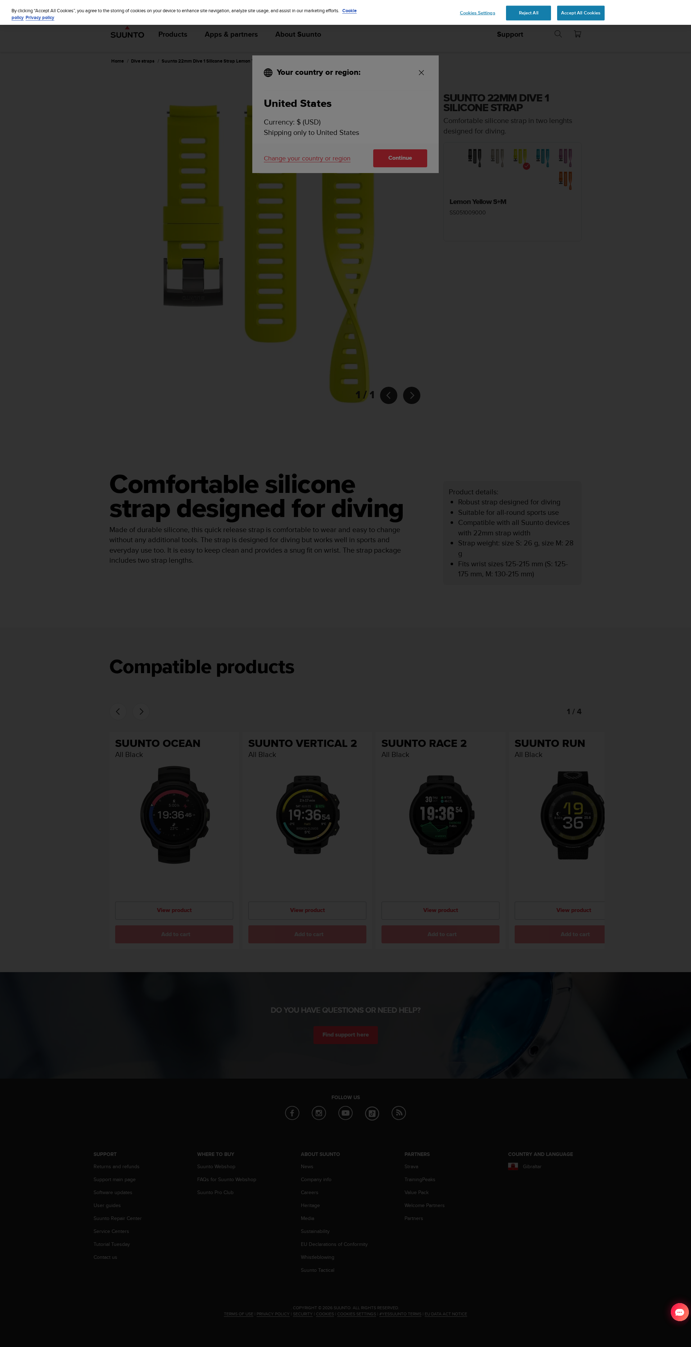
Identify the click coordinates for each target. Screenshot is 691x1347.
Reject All (528, 12)
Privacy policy (40, 17)
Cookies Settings (477, 12)
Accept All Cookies (580, 12)
